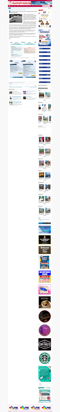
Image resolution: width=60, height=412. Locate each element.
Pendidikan (23, 82)
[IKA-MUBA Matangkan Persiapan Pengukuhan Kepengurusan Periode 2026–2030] (41, 118)
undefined (31, 92)
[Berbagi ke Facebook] (11, 83)
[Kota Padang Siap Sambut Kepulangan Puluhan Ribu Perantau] (48, 139)
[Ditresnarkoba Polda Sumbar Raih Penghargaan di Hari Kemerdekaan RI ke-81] (48, 186)
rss (51, 0)
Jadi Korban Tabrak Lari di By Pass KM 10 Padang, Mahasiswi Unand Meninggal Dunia (24, 12)
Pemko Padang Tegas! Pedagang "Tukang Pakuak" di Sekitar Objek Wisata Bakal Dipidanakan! (41, 143)
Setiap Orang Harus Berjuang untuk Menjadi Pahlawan (47, 110)
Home (9, 6)
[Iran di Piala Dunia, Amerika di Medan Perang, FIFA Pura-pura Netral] (41, 163)
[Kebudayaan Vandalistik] (41, 151)
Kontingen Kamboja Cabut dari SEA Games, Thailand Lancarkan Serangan (47, 166)
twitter (47, 0)
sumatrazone (9, 411)
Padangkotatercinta (19, 82)
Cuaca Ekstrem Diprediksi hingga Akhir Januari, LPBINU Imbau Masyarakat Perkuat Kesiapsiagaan (41, 214)
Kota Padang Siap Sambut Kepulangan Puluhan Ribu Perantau (47, 143)
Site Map (40, 383)
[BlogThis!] (10, 83)
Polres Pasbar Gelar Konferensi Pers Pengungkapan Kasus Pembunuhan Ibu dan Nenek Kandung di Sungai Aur (41, 190)
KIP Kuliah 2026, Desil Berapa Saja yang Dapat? (41, 202)
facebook (48, 0)
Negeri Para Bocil (41, 98)
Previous (50, 96)
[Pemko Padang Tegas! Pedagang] (41, 139)
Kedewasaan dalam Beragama (47, 202)
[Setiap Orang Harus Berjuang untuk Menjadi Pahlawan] (48, 106)
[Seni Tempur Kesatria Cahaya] (48, 95)
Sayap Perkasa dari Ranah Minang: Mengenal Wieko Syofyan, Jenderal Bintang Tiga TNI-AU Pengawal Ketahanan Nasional (48, 178)
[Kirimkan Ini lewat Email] (9, 83)
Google (51, 411)
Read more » (20, 94)
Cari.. (50, 6)
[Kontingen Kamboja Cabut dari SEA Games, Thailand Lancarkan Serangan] (48, 163)
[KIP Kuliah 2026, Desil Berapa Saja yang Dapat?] (41, 198)
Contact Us (40, 385)
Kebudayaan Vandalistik (40, 155)
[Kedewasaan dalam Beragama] (48, 198)
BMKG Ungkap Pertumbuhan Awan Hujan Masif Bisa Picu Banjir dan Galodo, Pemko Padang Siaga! (48, 214)
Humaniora (11, 82)
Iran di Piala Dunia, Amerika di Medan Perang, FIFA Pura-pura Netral (41, 166)
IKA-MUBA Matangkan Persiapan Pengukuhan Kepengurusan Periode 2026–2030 (41, 122)
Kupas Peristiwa (15, 82)
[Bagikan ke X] (10, 83)
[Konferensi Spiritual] (48, 151)
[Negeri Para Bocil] (41, 95)
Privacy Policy (40, 384)
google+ (50, 0)
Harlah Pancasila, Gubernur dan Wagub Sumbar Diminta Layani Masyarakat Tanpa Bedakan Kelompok (41, 110)
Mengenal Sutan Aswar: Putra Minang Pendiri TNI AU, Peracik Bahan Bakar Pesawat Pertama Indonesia (41, 178)
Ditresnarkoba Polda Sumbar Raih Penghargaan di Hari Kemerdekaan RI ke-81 (48, 190)
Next (38, 96)
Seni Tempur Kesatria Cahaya (47, 98)
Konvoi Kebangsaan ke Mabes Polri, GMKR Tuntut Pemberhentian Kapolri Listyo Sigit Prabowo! (47, 122)
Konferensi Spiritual (47, 154)
